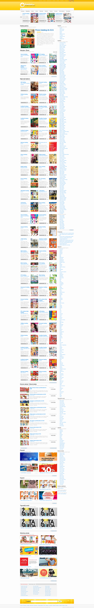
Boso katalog (42, 202)
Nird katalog (61, 222)
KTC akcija (31, 421)
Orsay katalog (62, 149)
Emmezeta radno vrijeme (24, 595)
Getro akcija (61, 461)
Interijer (61, 435)
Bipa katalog (42, 275)
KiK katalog (23, 82)
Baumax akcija (62, 453)
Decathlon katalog (62, 65)
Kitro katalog (62, 105)
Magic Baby (61, 322)
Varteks (61, 383)
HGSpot (61, 293)
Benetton (61, 252)
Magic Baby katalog (63, 119)
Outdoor (46, 11)
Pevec (61, 346)
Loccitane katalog (62, 117)
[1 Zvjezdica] (37, 32)
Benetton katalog (62, 47)
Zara (60, 390)
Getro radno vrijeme (35, 586)
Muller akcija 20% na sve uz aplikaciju (46, 461)
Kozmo (61, 318)
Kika (60, 300)
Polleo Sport (62, 358)
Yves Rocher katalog (63, 209)
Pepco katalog (42, 65)
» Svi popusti (54, 475)
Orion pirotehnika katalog (64, 148)
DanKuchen (61, 274)
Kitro (60, 301)
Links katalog (62, 113)
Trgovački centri (62, 36)
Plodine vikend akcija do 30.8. (35, 433)
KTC (60, 304)
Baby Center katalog (63, 45)
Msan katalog (62, 223)
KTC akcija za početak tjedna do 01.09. (37, 420)
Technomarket (62, 365)
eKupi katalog (62, 71)
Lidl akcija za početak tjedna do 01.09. (37, 400)
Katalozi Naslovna (22, 9)
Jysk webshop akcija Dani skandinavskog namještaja (25, 578)
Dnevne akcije (62, 29)
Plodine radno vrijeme (48, 591)
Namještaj (28, 11)
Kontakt (28, 605)
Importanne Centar (62, 411)
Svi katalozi (61, 213)
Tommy (61, 366)
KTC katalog (42, 54)
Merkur (61, 330)
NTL (60, 341)
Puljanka (61, 355)
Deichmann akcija (62, 459)
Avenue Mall (62, 401)
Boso (60, 263)
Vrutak (61, 389)
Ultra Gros (61, 382)
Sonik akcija (62, 483)
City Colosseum (62, 405)
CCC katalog (62, 57)
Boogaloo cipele (62, 262)
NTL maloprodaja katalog (43, 300)
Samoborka (61, 373)
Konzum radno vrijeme (36, 592)
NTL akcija (61, 465)
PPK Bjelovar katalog (63, 168)
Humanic (61, 294)
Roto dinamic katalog (63, 174)
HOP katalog (62, 94)
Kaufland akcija (32, 408)
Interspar (61, 298)
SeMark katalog (62, 178)
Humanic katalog (62, 93)
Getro (60, 289)
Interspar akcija (62, 462)
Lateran (61, 306)
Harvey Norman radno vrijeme (37, 587)
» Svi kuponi (54, 503)
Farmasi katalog (62, 77)
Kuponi (58, 0)
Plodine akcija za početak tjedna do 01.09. (38, 414)
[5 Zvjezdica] (41, 32)
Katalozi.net (28, 607)
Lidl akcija (31, 401)
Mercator (61, 329)
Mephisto (61, 334)
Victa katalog (62, 201)
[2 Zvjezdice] (38, 32)
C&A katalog (62, 58)
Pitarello (61, 347)
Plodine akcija (32, 434)
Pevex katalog (24, 178)
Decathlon (61, 275)
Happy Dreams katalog (63, 89)
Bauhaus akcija (62, 454)
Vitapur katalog (62, 202)
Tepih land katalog (62, 191)
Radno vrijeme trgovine (24, 584)
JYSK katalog (24, 238)
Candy (61, 395)
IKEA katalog (62, 95)
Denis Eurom (62, 277)
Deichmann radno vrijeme (24, 591)
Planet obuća (62, 349)
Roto (60, 360)
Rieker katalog (62, 172)
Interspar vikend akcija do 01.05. (26, 544)
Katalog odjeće (62, 444)
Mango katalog (62, 123)
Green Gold (61, 410)
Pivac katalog (42, 166)
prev (21, 17)
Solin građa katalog (63, 183)
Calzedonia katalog (63, 54)
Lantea (61, 305)
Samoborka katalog (63, 177)
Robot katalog (62, 173)
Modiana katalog (62, 136)
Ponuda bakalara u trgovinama (26, 472)
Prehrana (22, 11)
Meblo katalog (62, 126)
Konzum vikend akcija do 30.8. (35, 427)
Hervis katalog (62, 90)
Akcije (44, 0)
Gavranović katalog (25, 287)
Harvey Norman (62, 292)
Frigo (60, 286)
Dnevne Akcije (62, 446)
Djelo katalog (23, 251)
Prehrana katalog (62, 165)
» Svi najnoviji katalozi (53, 382)
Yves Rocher (62, 391)
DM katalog (61, 70)
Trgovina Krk (62, 371)
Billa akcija (61, 455)
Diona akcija (62, 456)
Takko (61, 361)
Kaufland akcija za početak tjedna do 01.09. (38, 407)
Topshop (61, 367)
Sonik (60, 379)
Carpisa (61, 265)
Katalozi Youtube (62, 605)
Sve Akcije (61, 484)
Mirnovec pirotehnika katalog (64, 131)
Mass (60, 323)
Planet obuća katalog (63, 160)
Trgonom (61, 370)
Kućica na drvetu (62, 319)
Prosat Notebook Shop (63, 166)
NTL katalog (61, 144)
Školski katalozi (54, 76)
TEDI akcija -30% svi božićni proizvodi (46, 472)
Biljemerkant (62, 257)
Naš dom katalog (62, 141)
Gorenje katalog (62, 217)
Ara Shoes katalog (62, 42)
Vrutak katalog (62, 203)
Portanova (61, 417)
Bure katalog (62, 53)
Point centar (61, 416)
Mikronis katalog (62, 132)
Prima (61, 353)
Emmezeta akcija (62, 460)
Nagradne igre (62, 38)
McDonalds (61, 324)
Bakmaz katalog (24, 142)
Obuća (37, 11)
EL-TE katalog (42, 178)
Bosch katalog (62, 215)
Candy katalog (62, 216)
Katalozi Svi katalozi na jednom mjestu (27, 5)
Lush (60, 312)
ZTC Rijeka (61, 424)
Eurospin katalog (43, 82)
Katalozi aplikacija (60, 488)
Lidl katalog (41, 190)
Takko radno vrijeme (47, 592)
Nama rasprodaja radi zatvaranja (26, 461)
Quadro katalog (62, 227)
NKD (60, 340)
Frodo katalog (62, 81)
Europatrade (61, 283)
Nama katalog (62, 138)
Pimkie (61, 348)
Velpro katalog (62, 228)
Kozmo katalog (62, 107)
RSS (44, 605)
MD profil (61, 325)
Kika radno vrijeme (35, 591)
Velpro (61, 384)
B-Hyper (61, 264)
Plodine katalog (24, 94)
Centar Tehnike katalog (63, 59)
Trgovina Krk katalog (63, 197)
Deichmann (61, 276)
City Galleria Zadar (63, 406)
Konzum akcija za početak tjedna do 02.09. (38, 394)
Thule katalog (62, 226)
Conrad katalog (62, 63)
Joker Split (61, 412)
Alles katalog (62, 210)
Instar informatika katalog (64, 96)
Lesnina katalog (62, 111)
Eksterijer (41, 11)
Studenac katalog (43, 238)
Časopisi (61, 37)
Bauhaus (61, 250)
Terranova (61, 364)
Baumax (61, 251)
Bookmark (35, 605)
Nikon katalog (62, 221)
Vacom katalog (24, 54)
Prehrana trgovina (62, 354)
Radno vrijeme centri (32, 584)
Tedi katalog (61, 189)
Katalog (47, 605)
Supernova (61, 419)
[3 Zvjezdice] (39, 32)
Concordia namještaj (63, 271)
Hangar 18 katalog (62, 87)
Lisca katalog (62, 114)
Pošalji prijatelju (40, 605)
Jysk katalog (62, 100)
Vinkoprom (61, 388)
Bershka (61, 253)
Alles (60, 394)
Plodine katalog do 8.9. (63, 243)
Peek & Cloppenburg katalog (64, 154)
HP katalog (61, 220)
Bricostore (61, 258)
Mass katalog (62, 124)
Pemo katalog (62, 153)
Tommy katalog (42, 214)
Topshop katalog (62, 196)
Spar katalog (62, 186)
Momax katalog (62, 137)
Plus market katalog (63, 162)
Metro (60, 328)
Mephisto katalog (62, 130)
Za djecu (55, 11)
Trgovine (61, 0)
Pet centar (61, 342)
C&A (60, 270)
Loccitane (61, 313)
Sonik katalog (62, 185)
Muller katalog (42, 154)
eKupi (60, 281)
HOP (60, 295)
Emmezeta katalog (63, 75)
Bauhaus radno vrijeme (24, 586)
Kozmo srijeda (62, 471)
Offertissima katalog (23, 66)
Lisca (60, 311)
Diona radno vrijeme (23, 592)
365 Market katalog (25, 190)
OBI (60, 372)
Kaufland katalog (42, 13)
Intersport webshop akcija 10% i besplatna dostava (26, 567)
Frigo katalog (62, 82)
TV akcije (66, 0)
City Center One (62, 404)
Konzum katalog (26, 13)
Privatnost (24, 605)
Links (60, 310)
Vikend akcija (62, 447)
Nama (61, 335)
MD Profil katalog (62, 125)
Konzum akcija (32, 395)
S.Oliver (61, 378)
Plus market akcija (63, 479)
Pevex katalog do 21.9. (44, 30)
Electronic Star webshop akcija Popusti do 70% (26, 556)
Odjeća (32, 11)
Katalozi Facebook (56, 605)
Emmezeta (61, 282)
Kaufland (61, 299)
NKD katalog (62, 143)
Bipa (60, 256)
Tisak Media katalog (63, 192)
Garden (61, 287)
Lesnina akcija (62, 473)
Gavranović (61, 288)
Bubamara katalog (62, 52)
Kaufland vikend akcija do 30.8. (36, 440)
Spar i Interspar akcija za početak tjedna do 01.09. (38, 388)
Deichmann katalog (63, 66)
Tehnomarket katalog (63, 190)
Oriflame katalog (24, 323)
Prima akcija (62, 480)
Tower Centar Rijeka (63, 422)
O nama (21, 605)
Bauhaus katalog (62, 46)
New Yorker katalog (63, 142)
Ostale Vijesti (62, 425)
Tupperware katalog (63, 198)
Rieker (61, 359)
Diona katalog (62, 69)
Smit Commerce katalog (63, 179)
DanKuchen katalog (63, 64)
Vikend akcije (49, 0)
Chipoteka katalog (62, 60)
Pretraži (29, 601)
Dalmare (61, 407)
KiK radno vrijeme (47, 586)
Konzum (61, 317)
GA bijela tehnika (62, 83)
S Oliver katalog (62, 184)
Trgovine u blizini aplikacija (62, 493)
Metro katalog (24, 263)
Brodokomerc (62, 259)
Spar (31, 389)
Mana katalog (62, 120)
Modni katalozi (62, 445)
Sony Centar (62, 377)
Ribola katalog (62, 171)
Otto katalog (62, 150)
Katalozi (40, 0)
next (73, 17)
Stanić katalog (62, 180)
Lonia (60, 316)
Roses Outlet (62, 418)
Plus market (61, 352)
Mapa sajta (32, 605)
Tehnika (51, 11)
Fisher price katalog (63, 78)
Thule (60, 396)
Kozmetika (68, 11)
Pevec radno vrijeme (48, 595)
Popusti (54, 0)
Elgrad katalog (62, 72)
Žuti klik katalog (62, 207)
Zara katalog (62, 204)
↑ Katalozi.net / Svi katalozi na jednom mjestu (68, 607)
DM (60, 280)
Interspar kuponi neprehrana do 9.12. (46, 500)
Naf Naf (61, 336)
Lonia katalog (62, 118)
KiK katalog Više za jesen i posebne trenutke (67, 233)
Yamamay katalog (62, 208)
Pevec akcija (62, 477)
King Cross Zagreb (63, 413)
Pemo (61, 343)
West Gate (61, 423)
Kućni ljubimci (61, 11)
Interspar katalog (43, 359)
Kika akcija (61, 467)
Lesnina (61, 307)
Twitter (66, 605)
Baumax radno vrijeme (24, 587)
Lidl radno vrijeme (47, 587)
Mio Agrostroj (62, 331)
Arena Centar (62, 400)
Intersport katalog (62, 99)
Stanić (61, 376)
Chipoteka (61, 269)
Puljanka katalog (62, 167)
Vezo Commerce (62, 385)
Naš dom (61, 337)
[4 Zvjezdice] (40, 32)
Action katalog (42, 226)
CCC (60, 268)
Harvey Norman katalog (63, 88)
